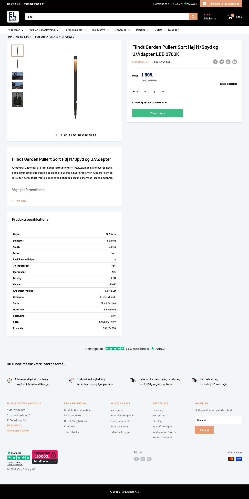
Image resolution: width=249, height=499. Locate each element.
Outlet (158, 29)
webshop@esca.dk (18, 430)
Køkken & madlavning (42, 29)
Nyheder (173, 29)
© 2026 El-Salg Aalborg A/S (124, 491)
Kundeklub (70, 426)
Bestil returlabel (162, 437)
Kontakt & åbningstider (78, 409)
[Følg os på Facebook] (136, 459)
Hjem (9, 36)
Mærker (140, 29)
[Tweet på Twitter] (228, 61)
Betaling (157, 420)
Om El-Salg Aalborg (75, 420)
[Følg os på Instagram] (142, 459)
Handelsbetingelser (122, 415)
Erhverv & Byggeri (121, 431)
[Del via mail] (234, 61)
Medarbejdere (72, 415)
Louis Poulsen (140, 61)
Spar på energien (162, 426)
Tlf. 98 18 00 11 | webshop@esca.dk (25, 3)
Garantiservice (119, 426)
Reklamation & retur (164, 431)
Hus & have (98, 29)
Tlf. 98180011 (14, 425)
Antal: (136, 91)
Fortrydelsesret (119, 420)
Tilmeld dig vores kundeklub (223, 3)
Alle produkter (23, 36)
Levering (157, 409)
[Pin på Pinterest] (221, 61)
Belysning (121, 29)
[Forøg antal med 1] (163, 91)
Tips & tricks (71, 431)
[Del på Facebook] (215, 61)
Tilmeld (204, 430)
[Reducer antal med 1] (145, 91)
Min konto (210, 18)
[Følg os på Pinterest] (149, 459)
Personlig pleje (73, 29)
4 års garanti (117, 409)
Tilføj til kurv (157, 113)
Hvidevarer (13, 29)
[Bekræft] (193, 16)
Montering (158, 415)
